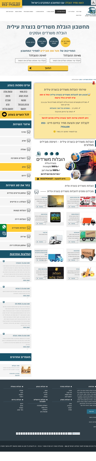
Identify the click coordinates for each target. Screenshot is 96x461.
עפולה (45, 397)
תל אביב (69, 393)
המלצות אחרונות (20, 254)
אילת (21, 406)
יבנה (21, 393)
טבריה (8, 100)
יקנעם (23, 108)
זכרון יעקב (23, 95)
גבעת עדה (7, 91)
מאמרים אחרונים (20, 357)
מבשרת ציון (43, 412)
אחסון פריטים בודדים (16, 193)
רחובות (21, 395)
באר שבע (20, 410)
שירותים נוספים (40, 11)
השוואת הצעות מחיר (28, 11)
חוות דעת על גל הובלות (23, 288)
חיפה (8, 95)
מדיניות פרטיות (92, 422)
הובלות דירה (71, 11)
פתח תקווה (68, 395)
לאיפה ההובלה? (37, 56)
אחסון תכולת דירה (18, 245)
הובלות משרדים (61, 11)
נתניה (70, 410)
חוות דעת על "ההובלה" (23, 263)
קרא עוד (73, 206)
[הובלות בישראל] (90, 16)
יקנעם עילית (7, 108)
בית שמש (44, 408)
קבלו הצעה (78, 15)
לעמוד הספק (26, 280)
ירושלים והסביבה (18, 158)
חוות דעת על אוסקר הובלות (21, 335)
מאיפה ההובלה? (72, 56)
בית (95, 79)
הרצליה (69, 406)
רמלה (21, 397)
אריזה (23, 236)
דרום (24, 175)
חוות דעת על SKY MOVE (22, 304)
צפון (81, 79)
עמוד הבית (78, 11)
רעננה (70, 408)
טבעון (23, 100)
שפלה (23, 149)
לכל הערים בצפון (18, 114)
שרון (24, 140)
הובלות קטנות (51, 11)
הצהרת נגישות (92, 417)
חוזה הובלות (15, 366)
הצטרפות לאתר (9, 11)
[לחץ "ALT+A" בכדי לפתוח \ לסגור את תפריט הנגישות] (93, 2)
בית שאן (23, 91)
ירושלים (45, 410)
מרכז (23, 132)
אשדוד (21, 408)
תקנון (95, 426)
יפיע (8, 104)
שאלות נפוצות (18, 11)
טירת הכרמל (23, 104)
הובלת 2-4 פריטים (18, 201)
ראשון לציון (68, 397)
